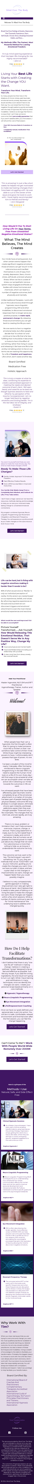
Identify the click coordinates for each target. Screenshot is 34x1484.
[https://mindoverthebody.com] (17, 9)
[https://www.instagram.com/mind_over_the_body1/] (25, 1432)
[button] (4, 18)
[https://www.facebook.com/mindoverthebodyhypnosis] (8, 1432)
